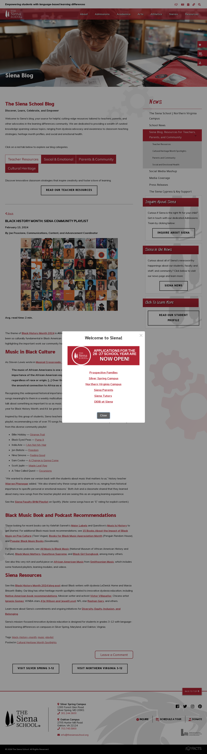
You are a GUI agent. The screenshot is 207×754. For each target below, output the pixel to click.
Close (103, 415)
